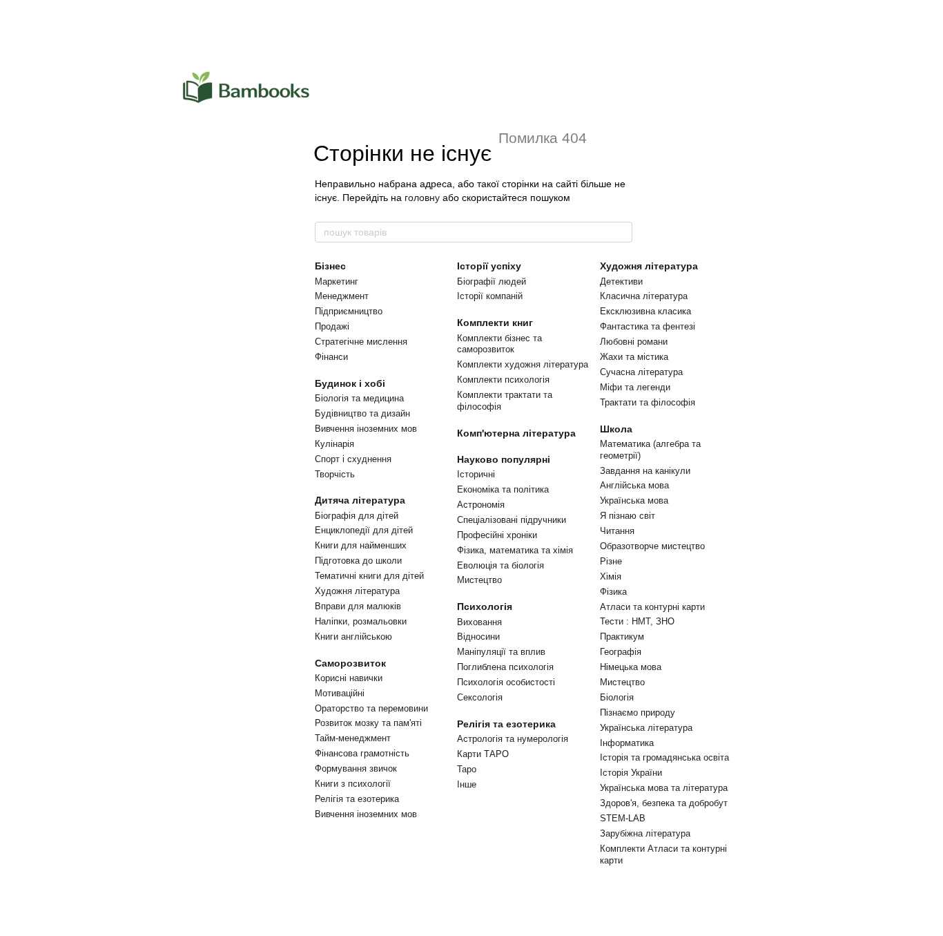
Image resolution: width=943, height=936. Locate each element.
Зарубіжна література (645, 833)
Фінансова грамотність (362, 753)
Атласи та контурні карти (652, 607)
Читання (617, 531)
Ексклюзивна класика (645, 311)
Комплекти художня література (522, 364)
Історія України (631, 772)
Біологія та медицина (359, 398)
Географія (620, 652)
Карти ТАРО (483, 754)
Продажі (332, 326)
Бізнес (330, 265)
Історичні (476, 474)
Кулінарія (334, 444)
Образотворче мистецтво (652, 546)
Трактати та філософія (647, 402)
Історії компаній (490, 296)
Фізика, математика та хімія (515, 550)
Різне (611, 561)
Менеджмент (342, 296)
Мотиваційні (339, 693)
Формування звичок (356, 768)
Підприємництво (348, 311)
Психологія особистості (506, 682)
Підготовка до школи (358, 560)
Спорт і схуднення (353, 459)
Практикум (622, 636)
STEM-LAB (622, 818)
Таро (466, 769)
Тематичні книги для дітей (369, 576)
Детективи (621, 281)
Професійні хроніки (497, 535)
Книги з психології (353, 784)
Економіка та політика (503, 489)
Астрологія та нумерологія (512, 739)
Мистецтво (479, 580)
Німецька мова (630, 667)
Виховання (479, 622)
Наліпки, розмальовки (361, 621)
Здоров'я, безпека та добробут (664, 803)
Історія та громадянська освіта (664, 757)
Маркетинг (336, 281)
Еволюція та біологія (500, 565)
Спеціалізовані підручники (511, 520)
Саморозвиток (350, 663)
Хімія (610, 576)
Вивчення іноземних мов (366, 428)
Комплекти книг (495, 322)
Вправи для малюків (358, 606)
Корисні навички (348, 678)
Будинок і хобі (350, 383)
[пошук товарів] (621, 232)
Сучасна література (641, 372)
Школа (616, 428)
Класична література (644, 296)
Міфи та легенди (635, 387)
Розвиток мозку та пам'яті (368, 723)
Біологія (617, 697)
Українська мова (634, 500)
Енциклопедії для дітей (364, 530)
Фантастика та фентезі (647, 326)
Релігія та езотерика (357, 799)
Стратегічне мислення (361, 341)
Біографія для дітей (356, 515)
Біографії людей (491, 281)
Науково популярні (503, 459)
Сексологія (480, 697)
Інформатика (627, 743)
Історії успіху (489, 265)
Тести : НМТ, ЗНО (637, 621)
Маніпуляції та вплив (501, 652)
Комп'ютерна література (516, 433)
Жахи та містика (634, 357)
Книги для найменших (361, 545)
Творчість (335, 474)
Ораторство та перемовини (371, 708)
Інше (466, 784)
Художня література (357, 591)
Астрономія (481, 504)
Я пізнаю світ (627, 515)
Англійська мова (634, 485)
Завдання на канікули (645, 471)
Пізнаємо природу (637, 712)
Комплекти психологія (503, 379)
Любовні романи (634, 341)
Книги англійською (353, 636)
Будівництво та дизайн (362, 413)
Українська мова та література (664, 788)
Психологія (484, 606)
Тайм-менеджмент (353, 738)
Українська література (646, 728)
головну (422, 197)
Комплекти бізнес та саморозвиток (499, 344)
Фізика (613, 591)
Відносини (478, 636)
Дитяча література (360, 500)
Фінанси (331, 357)
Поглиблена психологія (505, 667)
